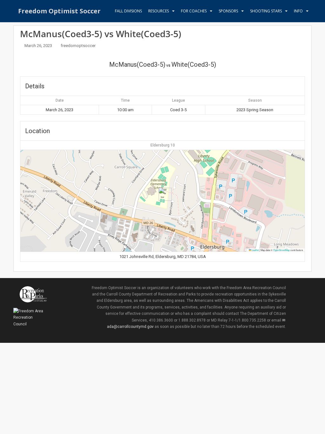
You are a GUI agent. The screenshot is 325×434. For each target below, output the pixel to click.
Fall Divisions (128, 11)
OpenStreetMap (281, 250)
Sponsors (228, 11)
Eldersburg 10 (162, 145)
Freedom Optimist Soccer (59, 11)
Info (298, 11)
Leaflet (255, 250)
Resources (158, 11)
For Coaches (194, 11)
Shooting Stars (266, 11)
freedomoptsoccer (78, 45)
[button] (163, 194)
